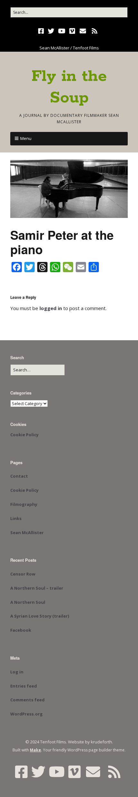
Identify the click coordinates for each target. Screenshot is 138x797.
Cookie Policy (24, 434)
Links (16, 518)
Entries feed (23, 686)
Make (35, 750)
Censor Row (22, 574)
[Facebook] (41, 31)
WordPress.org (26, 714)
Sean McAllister (27, 532)
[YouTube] (62, 31)
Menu (25, 138)
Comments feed (27, 700)
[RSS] (95, 31)
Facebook (20, 630)
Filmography (23, 504)
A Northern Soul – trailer (36, 588)
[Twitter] (51, 31)
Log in (16, 672)
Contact (19, 476)
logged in (50, 308)
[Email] (83, 31)
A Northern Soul (27, 602)
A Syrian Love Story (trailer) (39, 616)
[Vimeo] (72, 31)
